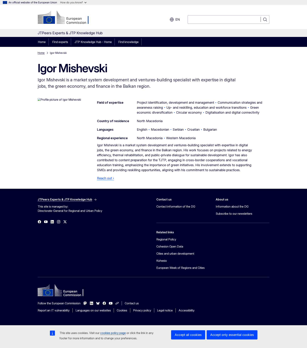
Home (42, 42)
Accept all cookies (188, 335)
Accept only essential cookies (232, 335)
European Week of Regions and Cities (180, 268)
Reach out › (105, 178)
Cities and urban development (175, 253)
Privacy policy (142, 310)
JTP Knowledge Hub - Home (93, 42)
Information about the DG (232, 206)
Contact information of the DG (175, 206)
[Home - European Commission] (66, 18)
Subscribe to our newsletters (234, 213)
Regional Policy (166, 239)
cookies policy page (113, 333)
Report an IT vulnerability (54, 310)
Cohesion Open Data (169, 246)
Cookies (122, 310)
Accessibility (187, 310)
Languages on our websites (93, 310)
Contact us (132, 303)
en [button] (177, 19)
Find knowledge (128, 42)
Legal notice (165, 310)
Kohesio (161, 260)
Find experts (60, 42)
